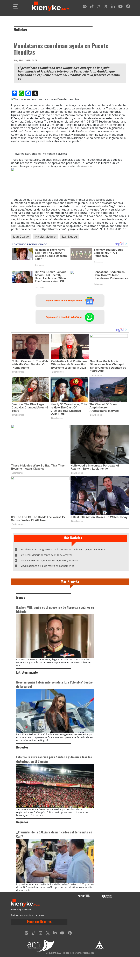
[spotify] (85, 7)
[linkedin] (113, 7)
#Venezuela (97, 144)
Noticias (20, 30)
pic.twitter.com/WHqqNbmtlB (30, 147)
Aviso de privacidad (21, 909)
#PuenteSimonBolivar (47, 144)
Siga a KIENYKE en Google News (64, 300)
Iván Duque (69, 236)
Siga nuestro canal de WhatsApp (64, 317)
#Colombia (82, 144)
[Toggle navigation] (15, 6)
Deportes (22, 747)
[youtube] (120, 7)
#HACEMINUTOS (21, 144)
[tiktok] (92, 7)
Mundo (20, 597)
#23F (108, 144)
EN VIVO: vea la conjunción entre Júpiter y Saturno (49, 560)
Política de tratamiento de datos (27, 915)
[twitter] (106, 7)
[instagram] (98, 7)
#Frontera (67, 144)
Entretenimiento (27, 672)
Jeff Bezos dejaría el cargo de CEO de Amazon (46, 555)
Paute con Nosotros (39, 922)
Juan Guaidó (21, 236)
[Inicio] (50, 6)
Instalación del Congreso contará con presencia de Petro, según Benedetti (62, 549)
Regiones (22, 822)
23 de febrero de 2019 (82, 154)
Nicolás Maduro (45, 236)
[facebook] (128, 7)
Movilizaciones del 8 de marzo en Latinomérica (47, 565)
